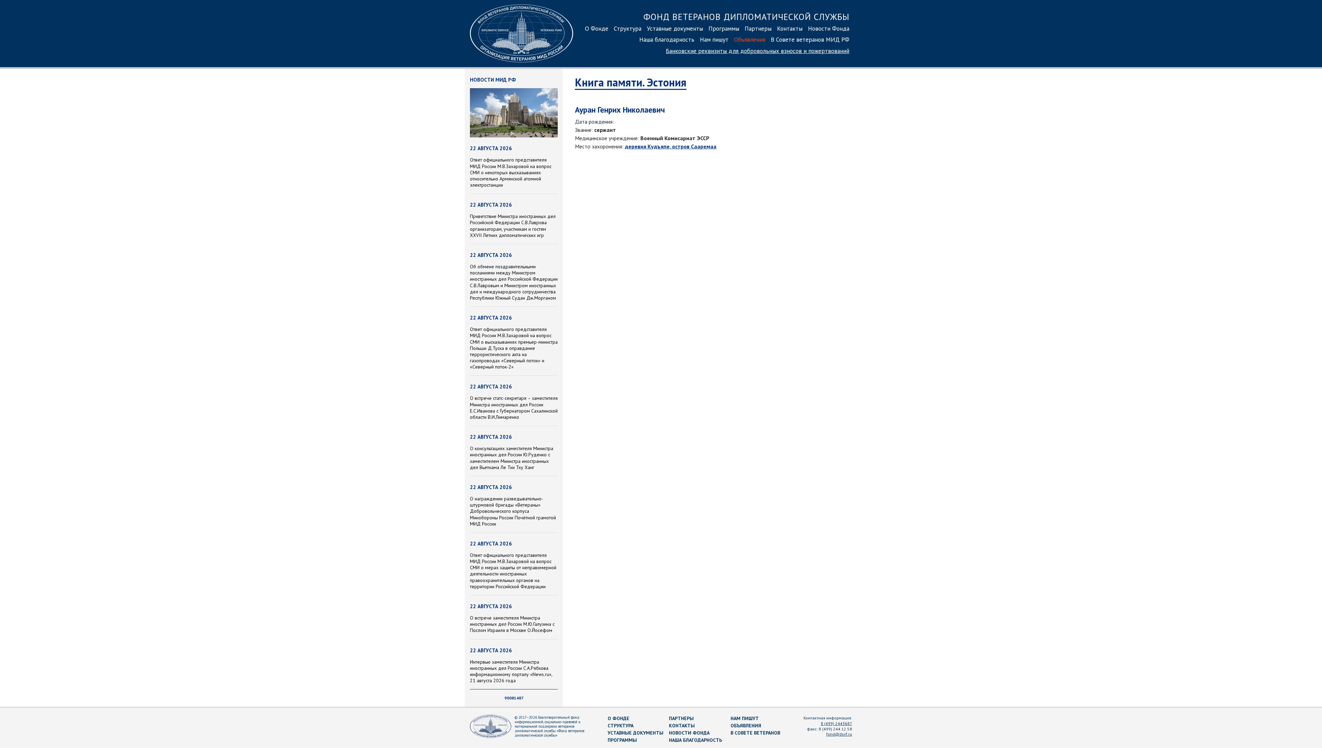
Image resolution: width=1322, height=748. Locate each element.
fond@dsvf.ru (839, 734)
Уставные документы (675, 28)
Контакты (789, 28)
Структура (627, 28)
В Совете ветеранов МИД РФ (810, 39)
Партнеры (758, 28)
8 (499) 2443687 (836, 723)
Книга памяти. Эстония (630, 82)
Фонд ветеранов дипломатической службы (746, 16)
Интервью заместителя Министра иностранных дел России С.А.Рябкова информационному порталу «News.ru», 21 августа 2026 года (511, 671)
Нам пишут (714, 39)
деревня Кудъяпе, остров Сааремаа (670, 146)
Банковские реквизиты (757, 51)
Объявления (749, 39)
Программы (724, 28)
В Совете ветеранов (755, 733)
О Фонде (596, 28)
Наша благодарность (666, 39)
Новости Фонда (828, 28)
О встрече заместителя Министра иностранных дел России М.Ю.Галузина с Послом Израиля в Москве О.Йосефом (512, 624)
